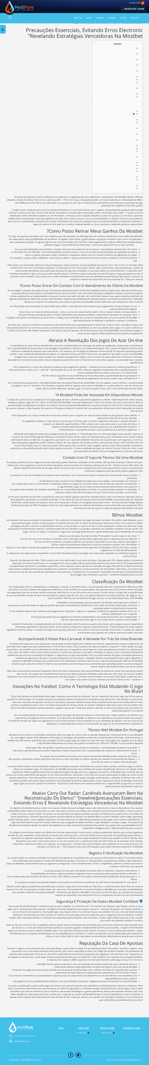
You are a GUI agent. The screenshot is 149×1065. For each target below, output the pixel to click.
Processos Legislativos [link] (124, 145)
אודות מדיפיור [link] (81, 1033)
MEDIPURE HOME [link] (134, 9)
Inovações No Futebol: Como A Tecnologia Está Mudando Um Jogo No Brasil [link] (114, 89)
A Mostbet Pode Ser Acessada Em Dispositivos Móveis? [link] (118, 67)
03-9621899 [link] (134, 3)
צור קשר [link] (77, 17)
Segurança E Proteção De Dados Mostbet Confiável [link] (118, 115)
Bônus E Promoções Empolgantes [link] (119, 162)
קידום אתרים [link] (14, 1059)
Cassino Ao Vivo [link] (127, 168)
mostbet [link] (139, 244)
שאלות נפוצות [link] (106, 1033)
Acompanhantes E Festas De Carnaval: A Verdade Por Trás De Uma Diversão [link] (115, 84)
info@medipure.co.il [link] (22, 1041)
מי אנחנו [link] (100, 17)
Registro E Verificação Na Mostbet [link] (118, 111)
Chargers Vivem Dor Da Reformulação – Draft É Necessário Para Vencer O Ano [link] (116, 141)
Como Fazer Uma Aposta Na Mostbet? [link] (116, 188)
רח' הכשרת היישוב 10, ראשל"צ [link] (25, 1036)
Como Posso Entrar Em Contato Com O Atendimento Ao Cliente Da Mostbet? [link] (116, 55)
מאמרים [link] (111, 17)
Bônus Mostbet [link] (127, 76)
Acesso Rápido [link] (128, 185)
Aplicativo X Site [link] (127, 148)
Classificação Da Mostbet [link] (123, 79)
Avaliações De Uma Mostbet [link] (121, 165)
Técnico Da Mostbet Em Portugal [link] (119, 93)
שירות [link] (88, 17)
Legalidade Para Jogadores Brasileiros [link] (116, 176)
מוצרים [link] (123, 17)
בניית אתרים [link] (36, 1059)
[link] (18, 8)
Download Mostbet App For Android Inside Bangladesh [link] (117, 172)
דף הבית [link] (135, 17)
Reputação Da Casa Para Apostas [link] (119, 119)
